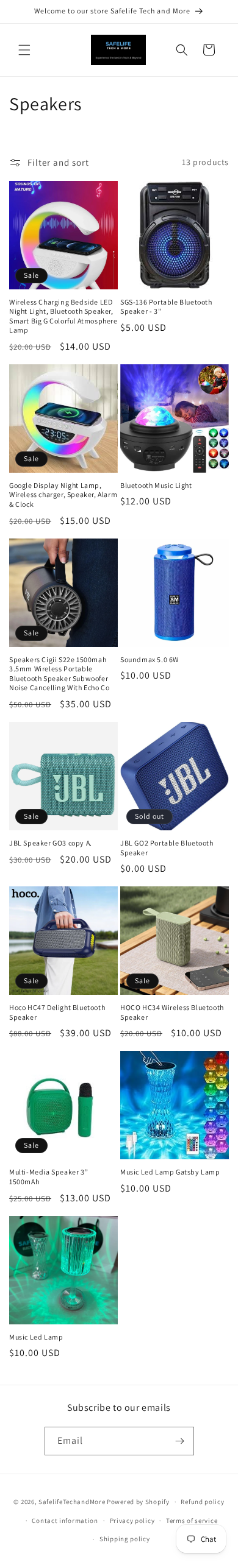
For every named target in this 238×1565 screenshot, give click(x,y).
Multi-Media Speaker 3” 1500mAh (48, 1176)
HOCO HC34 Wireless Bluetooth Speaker (172, 1012)
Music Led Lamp (36, 1336)
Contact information (65, 1520)
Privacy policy (132, 1520)
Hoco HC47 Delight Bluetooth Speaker (57, 1012)
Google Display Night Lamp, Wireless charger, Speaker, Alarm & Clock (63, 495)
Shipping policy (124, 1539)
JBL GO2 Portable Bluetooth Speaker (167, 847)
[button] (24, 50)
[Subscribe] (180, 1441)
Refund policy (202, 1501)
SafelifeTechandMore (72, 1501)
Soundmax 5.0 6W (149, 659)
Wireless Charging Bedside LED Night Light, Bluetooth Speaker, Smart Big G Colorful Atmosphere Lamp (63, 316)
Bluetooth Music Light (156, 485)
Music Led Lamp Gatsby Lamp (170, 1171)
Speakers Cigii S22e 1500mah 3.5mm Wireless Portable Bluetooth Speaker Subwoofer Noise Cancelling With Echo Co (59, 674)
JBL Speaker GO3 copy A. (50, 842)
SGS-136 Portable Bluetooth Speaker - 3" (166, 306)
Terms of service (191, 1520)
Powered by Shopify (138, 1501)
